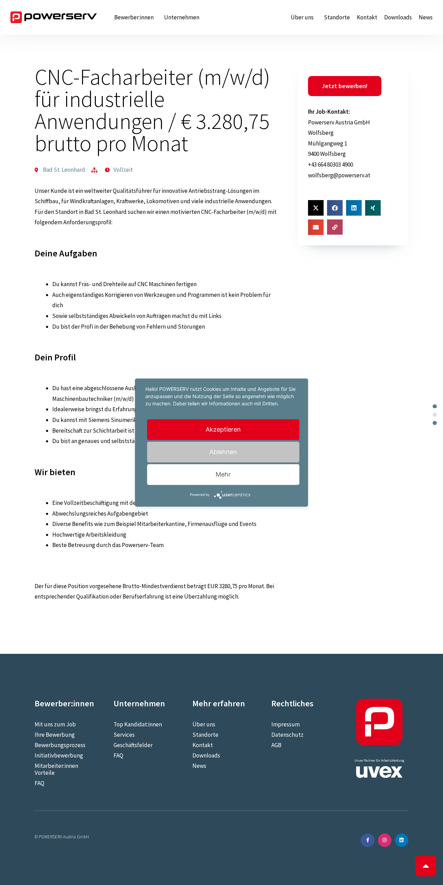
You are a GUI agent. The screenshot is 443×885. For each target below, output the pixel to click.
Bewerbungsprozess (60, 745)
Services (124, 734)
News (426, 17)
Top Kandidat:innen (138, 724)
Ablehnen (223, 451)
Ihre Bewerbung (55, 734)
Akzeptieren (223, 429)
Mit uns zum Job (55, 724)
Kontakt (367, 17)
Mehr (223, 474)
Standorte (337, 17)
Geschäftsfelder (133, 745)
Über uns (302, 17)
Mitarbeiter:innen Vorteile (56, 769)
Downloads (398, 17)
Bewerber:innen (134, 17)
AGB (276, 745)
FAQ (39, 783)
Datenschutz (287, 734)
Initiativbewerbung (59, 755)
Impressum (285, 724)
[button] (316, 208)
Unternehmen (181, 17)
